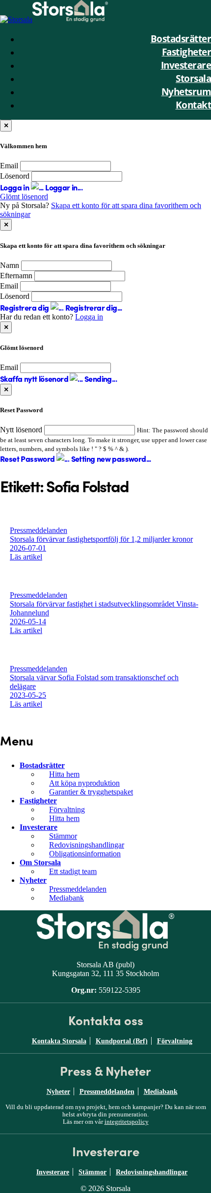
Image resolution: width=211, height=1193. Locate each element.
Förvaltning (67, 809)
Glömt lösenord (24, 196)
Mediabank (66, 898)
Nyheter (33, 880)
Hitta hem (64, 774)
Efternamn (16, 275)
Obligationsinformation (85, 853)
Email (9, 165)
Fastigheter (38, 800)
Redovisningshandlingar (86, 845)
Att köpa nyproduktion (84, 783)
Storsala (193, 78)
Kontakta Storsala (59, 1041)
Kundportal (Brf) (122, 1041)
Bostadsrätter (42, 765)
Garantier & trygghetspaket (91, 792)
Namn (9, 265)
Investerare (38, 827)
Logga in (89, 317)
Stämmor (63, 836)
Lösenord (14, 176)
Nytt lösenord (21, 429)
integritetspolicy (127, 1121)
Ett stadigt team (73, 871)
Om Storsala (40, 862)
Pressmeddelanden (77, 889)
